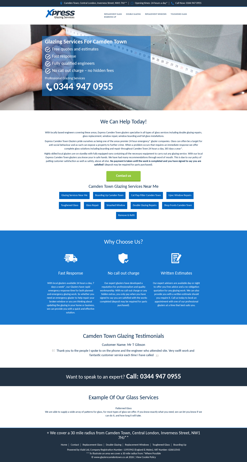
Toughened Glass (179, 14)
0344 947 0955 (193, 3)
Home (64, 445)
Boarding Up (110, 17)
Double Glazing (133, 14)
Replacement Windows (155, 14)
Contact (75, 445)
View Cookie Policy (146, 457)
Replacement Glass (113, 14)
